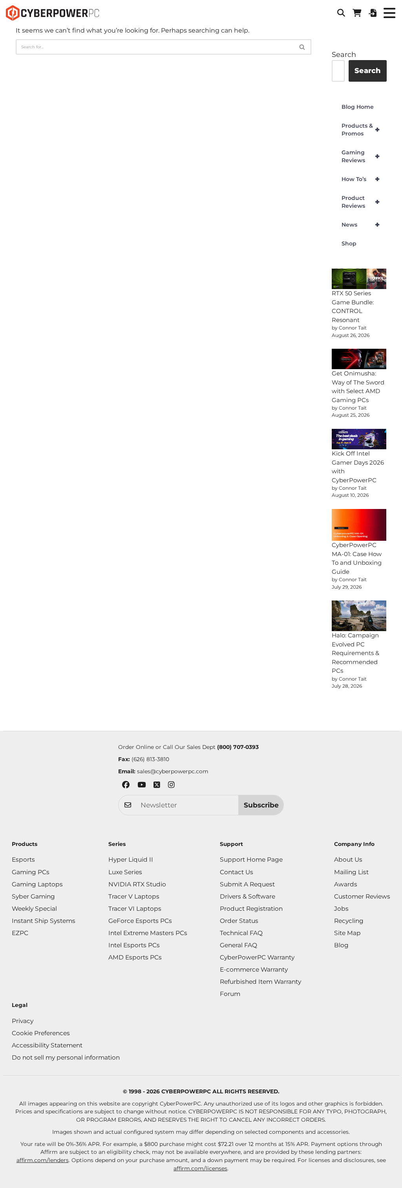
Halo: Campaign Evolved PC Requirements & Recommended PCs (355, 653)
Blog (341, 945)
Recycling (349, 920)
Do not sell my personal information (66, 1057)
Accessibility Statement (47, 1045)
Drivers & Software (247, 896)
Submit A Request (247, 884)
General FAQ (238, 945)
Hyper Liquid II (130, 859)
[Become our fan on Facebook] (126, 786)
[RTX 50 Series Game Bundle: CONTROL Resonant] (359, 279)
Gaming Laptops (37, 884)
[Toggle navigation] (389, 13)
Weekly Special (34, 908)
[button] (341, 13)
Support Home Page (251, 859)
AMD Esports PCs (135, 957)
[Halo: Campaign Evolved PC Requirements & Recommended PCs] (359, 615)
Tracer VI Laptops (134, 908)
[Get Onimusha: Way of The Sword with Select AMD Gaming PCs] (359, 359)
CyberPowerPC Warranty (257, 957)
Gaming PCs (30, 872)
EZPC (20, 933)
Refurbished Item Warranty (260, 981)
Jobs (341, 908)
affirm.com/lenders (42, 1160)
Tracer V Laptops (133, 896)
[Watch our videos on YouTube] (141, 786)
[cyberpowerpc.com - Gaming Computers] (52, 13)
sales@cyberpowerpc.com (172, 771)
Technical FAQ (241, 933)
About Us (348, 859)
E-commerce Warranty (254, 969)
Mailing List (351, 872)
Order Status (239, 920)
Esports (23, 859)
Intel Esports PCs (134, 945)
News (361, 224)
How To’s (361, 179)
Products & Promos (361, 129)
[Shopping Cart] (357, 13)
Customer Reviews (362, 896)
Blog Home (358, 106)
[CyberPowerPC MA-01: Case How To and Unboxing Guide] (359, 525)
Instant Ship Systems (43, 920)
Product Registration (251, 908)
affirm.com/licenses (200, 1168)
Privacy (22, 1021)
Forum (230, 994)
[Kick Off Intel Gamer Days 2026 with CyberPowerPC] (359, 439)
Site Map (347, 933)
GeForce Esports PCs (140, 920)
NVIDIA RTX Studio (137, 884)
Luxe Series (125, 872)
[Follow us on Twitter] (156, 786)
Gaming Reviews (361, 156)
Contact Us (236, 872)
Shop (349, 243)
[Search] (302, 47)
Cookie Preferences (41, 1033)
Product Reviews (361, 201)
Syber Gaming (33, 896)
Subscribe (261, 805)
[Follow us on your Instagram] (171, 786)
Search (344, 54)
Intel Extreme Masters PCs (147, 933)
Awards (345, 884)
